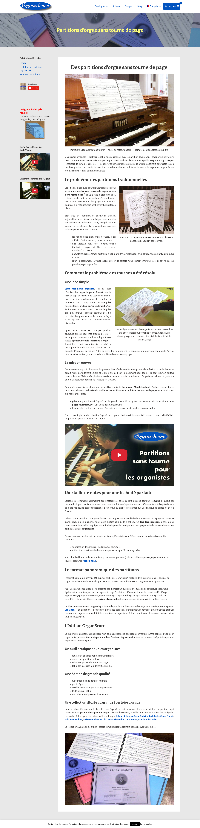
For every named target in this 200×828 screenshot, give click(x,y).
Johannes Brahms (73, 719)
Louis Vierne (131, 719)
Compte (129, 6)
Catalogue (100, 6)
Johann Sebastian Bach (127, 716)
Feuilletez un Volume (30, 74)
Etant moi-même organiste (79, 289)
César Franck (166, 716)
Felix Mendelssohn (92, 719)
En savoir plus (146, 824)
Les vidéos (70, 610)
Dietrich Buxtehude (149, 716)
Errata (23, 63)
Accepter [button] (135, 824)
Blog (139, 6)
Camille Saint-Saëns (148, 719)
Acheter (116, 6)
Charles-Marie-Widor (113, 719)
